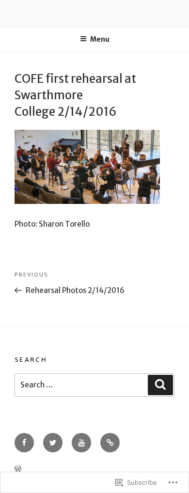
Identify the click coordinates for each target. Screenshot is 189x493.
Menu (100, 39)
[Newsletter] (110, 442)
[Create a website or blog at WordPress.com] (18, 469)
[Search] (160, 385)
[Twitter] (53, 442)
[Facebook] (24, 442)
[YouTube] (81, 442)
